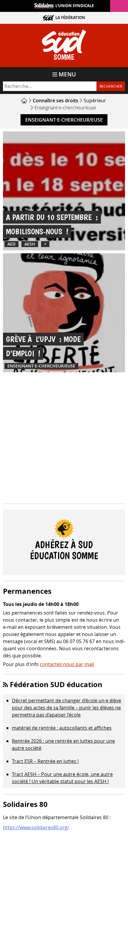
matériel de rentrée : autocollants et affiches (62, 728)
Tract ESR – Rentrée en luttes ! (45, 761)
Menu (67, 74)
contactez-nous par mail (67, 664)
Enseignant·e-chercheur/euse (64, 120)
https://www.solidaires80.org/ (36, 827)
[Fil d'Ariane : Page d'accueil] (25, 100)
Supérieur (95, 100)
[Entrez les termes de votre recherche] (49, 86)
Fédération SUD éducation (56, 684)
